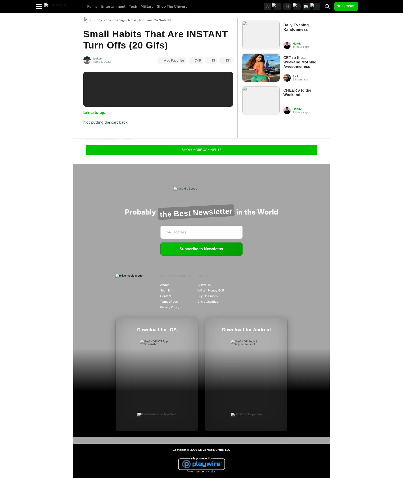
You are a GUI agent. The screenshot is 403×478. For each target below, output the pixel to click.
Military (147, 6)
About (164, 285)
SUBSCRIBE (346, 6)
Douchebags (116, 20)
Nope (132, 20)
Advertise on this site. (201, 471)
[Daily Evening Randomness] (261, 35)
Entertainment (113, 6)
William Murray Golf (211, 290)
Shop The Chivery (172, 6)
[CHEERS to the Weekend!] (261, 100)
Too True (145, 20)
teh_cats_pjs (94, 112)
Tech (133, 6)
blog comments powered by (108, 140)
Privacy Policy (169, 307)
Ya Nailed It (163, 20)
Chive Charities (208, 301)
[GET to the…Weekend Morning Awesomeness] (261, 68)
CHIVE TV (204, 285)
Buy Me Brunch (208, 296)
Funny (92, 6)
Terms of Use (169, 301)
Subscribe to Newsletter (201, 249)
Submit (165, 290)
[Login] (366, 6)
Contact (165, 296)
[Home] (85, 20)
